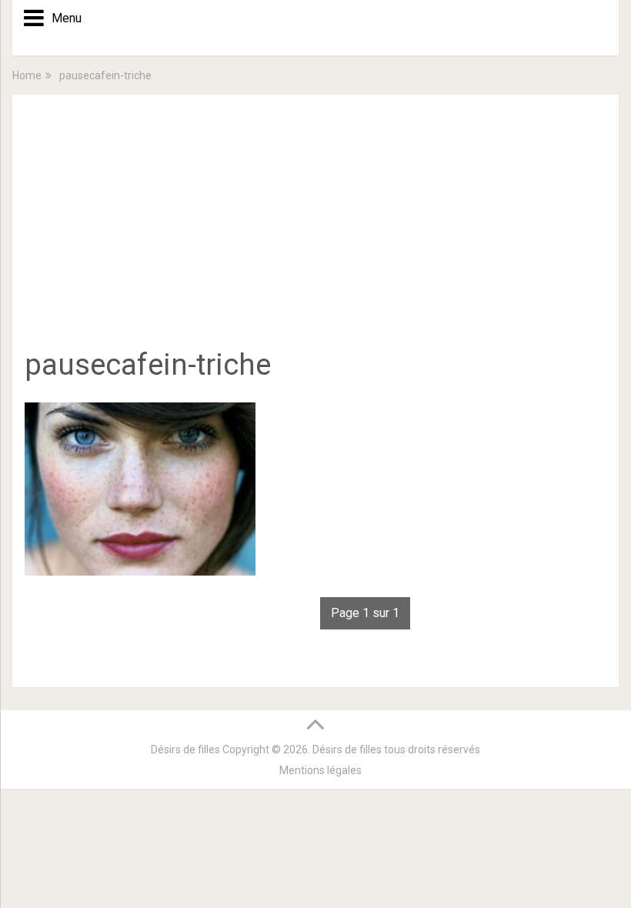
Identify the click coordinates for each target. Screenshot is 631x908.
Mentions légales (320, 770)
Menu (61, 18)
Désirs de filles (185, 749)
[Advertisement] (315, 229)
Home (27, 75)
